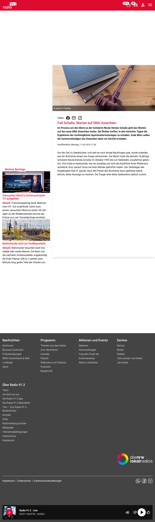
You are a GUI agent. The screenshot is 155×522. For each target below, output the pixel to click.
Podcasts (46, 366)
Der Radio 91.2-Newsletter (16, 402)
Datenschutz (9, 436)
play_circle (142, 512)
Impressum (8, 440)
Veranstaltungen (87, 349)
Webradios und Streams (53, 362)
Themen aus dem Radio (53, 345)
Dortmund (7, 345)
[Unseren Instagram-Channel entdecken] (150, 480)
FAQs (5, 419)
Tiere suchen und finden (129, 358)
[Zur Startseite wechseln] (9, 5)
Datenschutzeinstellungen (48, 480)
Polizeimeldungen (11, 354)
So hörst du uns (10, 394)
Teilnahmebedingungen (15, 431)
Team (5, 390)
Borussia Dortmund (12, 349)
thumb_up (148, 512)
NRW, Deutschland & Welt (16, 358)
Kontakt (6, 415)
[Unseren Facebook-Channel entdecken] (144, 480)
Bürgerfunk (46, 371)
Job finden (122, 362)
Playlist (44, 358)
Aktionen (83, 345)
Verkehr (121, 354)
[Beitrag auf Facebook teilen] (68, 118)
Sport (5, 366)
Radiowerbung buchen (14, 423)
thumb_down (135, 512)
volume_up (127, 512)
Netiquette (7, 427)
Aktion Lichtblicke (88, 362)
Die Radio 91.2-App (12, 398)
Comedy (45, 354)
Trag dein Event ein (89, 354)
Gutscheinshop (87, 358)
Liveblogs (7, 362)
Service (121, 345)
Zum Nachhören (49, 349)
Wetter (120, 349)
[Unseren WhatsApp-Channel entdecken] (138, 480)
